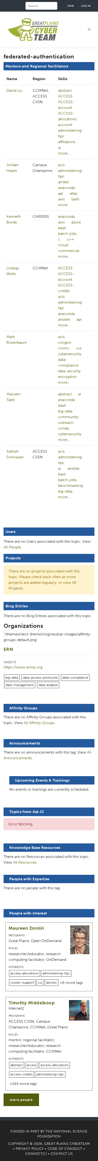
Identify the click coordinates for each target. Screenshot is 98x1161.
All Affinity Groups (39, 723)
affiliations (66, 142)
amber (63, 182)
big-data (65, 411)
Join (70, 6)
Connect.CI (36, 1154)
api (60, 193)
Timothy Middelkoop (32, 1003)
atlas (73, 193)
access (31, 1065)
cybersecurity (69, 354)
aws (61, 199)
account (65, 124)
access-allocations (24, 973)
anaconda (66, 187)
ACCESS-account (66, 105)
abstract (65, 90)
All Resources (24, 862)
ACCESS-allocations (67, 116)
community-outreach (69, 420)
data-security (69, 371)
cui (78, 348)
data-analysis (48, 685)
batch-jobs (67, 233)
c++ (70, 239)
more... (64, 153)
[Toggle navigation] (89, 29)
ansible (64, 319)
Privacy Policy (30, 1149)
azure (76, 222)
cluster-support (22, 983)
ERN (8, 649)
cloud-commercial (68, 248)
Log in (86, 6)
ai (59, 147)
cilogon (64, 342)
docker (51, 983)
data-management (19, 685)
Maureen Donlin (26, 928)
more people (21, 1100)
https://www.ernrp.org (23, 667)
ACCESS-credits (66, 288)
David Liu (14, 90)
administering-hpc (70, 133)
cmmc (63, 348)
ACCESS (65, 96)
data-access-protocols (40, 678)
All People (12, 547)
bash (75, 199)
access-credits (21, 1074)
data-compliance (68, 362)
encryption (67, 376)
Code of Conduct (65, 1149)
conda (63, 428)
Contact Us (61, 1154)
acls (61, 165)
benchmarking (70, 485)
